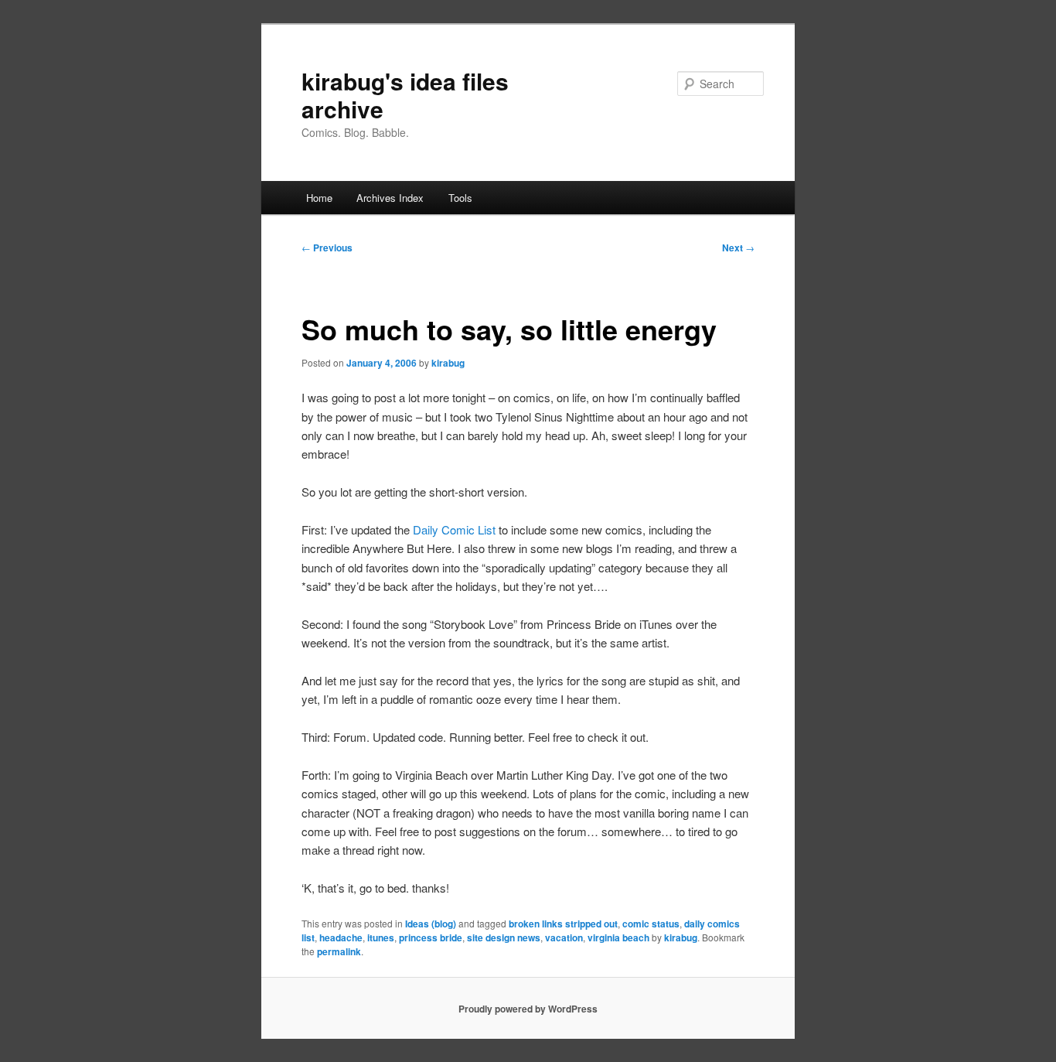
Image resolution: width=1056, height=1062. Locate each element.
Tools (460, 197)
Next (738, 247)
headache (341, 937)
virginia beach (618, 937)
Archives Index (390, 197)
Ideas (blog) (430, 924)
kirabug (448, 363)
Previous (327, 247)
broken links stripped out (563, 924)
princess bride (430, 937)
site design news (503, 937)
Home (319, 197)
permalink (339, 951)
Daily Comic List (454, 529)
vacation (564, 937)
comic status (651, 924)
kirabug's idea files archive (405, 94)
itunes (380, 937)
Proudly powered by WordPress (528, 1009)
